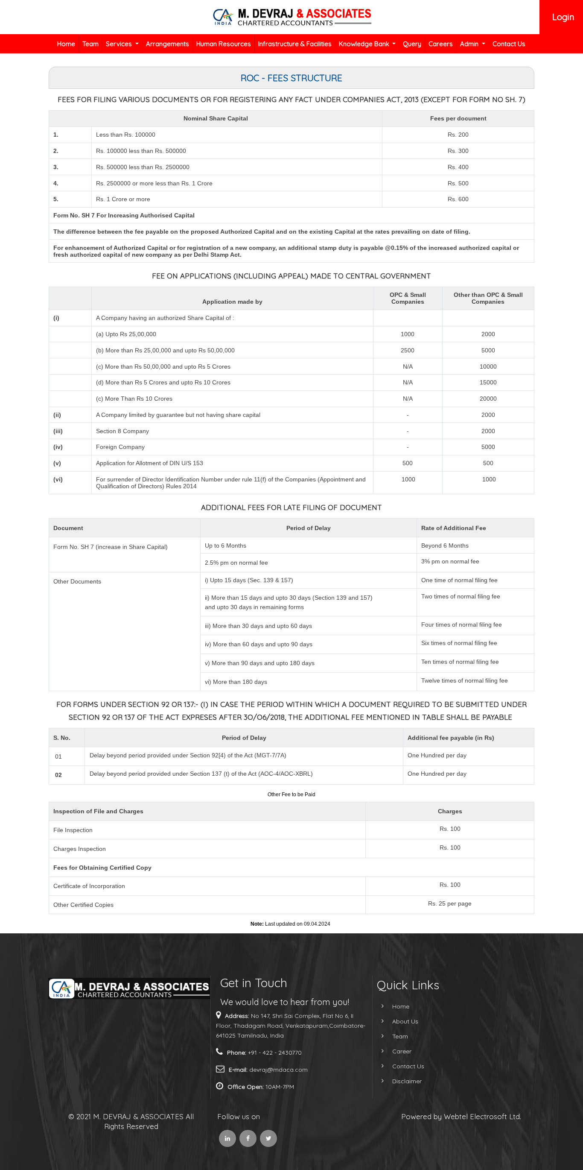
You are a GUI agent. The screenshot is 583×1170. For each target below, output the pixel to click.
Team (90, 44)
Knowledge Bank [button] (365, 44)
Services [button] (120, 44)
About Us (405, 1021)
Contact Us (509, 44)
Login (563, 17)
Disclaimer (407, 1081)
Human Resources (223, 44)
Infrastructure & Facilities (295, 44)
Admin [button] (470, 44)
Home (66, 44)
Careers (441, 44)
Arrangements (167, 44)
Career (401, 1051)
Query (412, 44)
